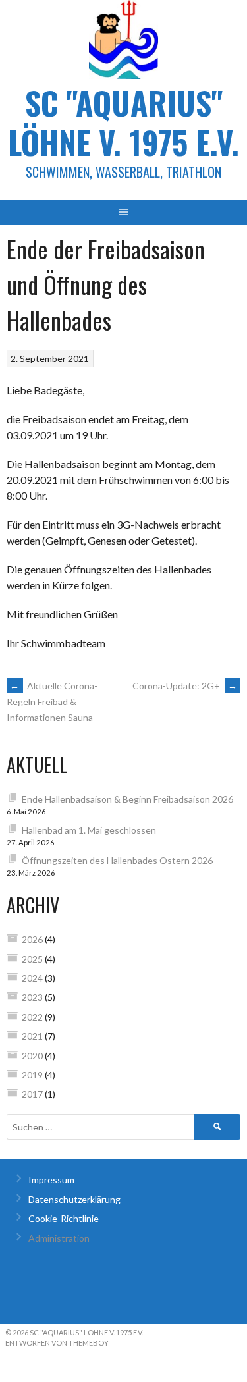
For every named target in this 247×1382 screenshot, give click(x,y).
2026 (32, 939)
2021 (32, 1036)
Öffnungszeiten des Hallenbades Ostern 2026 (117, 860)
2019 (32, 1074)
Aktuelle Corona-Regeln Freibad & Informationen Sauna (52, 702)
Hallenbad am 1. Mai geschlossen (89, 830)
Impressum (51, 1179)
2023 (32, 997)
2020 (32, 1055)
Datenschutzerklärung (74, 1199)
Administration (59, 1238)
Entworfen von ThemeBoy (57, 1343)
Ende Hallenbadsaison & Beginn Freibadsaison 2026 (127, 799)
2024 (32, 978)
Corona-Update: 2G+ (184, 685)
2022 (32, 1017)
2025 (32, 959)
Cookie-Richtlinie (63, 1218)
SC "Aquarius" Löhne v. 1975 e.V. (123, 122)
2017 (32, 1094)
